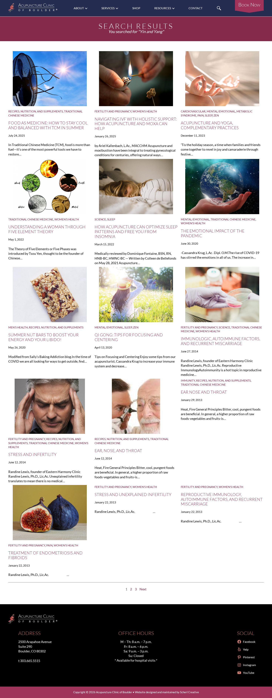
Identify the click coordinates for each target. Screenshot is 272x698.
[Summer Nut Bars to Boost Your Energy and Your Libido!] (49, 294)
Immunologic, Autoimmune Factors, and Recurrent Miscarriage (220, 341)
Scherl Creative (189, 692)
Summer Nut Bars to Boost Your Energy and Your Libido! (43, 337)
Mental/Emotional (221, 111)
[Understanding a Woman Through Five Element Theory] (49, 186)
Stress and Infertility (32, 454)
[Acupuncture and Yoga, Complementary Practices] (222, 78)
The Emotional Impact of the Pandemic (212, 233)
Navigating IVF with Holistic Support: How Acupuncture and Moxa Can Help (136, 124)
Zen (216, 115)
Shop (136, 8)
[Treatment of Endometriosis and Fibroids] (49, 512)
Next (143, 589)
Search (219, 8)
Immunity (188, 380)
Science (100, 219)
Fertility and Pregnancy (113, 111)
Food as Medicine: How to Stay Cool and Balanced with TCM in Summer (48, 125)
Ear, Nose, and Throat (118, 450)
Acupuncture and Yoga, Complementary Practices (210, 125)
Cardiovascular (193, 111)
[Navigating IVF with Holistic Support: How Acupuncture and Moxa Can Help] (136, 78)
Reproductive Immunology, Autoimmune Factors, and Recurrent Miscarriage (222, 499)
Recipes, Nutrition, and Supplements (35, 111)
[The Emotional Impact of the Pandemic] (222, 186)
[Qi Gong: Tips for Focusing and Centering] (136, 294)
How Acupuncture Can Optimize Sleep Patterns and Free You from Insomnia (136, 231)
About (79, 8)
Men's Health (18, 327)
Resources (162, 8)
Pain (200, 115)
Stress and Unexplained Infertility (133, 494)
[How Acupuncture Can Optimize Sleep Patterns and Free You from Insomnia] (136, 186)
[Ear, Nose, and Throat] (136, 406)
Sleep (208, 115)
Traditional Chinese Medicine (30, 219)
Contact (195, 8)
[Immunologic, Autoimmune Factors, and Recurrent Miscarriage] (222, 294)
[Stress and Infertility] (49, 406)
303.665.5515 (30, 661)
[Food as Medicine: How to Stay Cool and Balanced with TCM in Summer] (49, 78)
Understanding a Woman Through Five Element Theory (46, 229)
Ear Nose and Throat (204, 392)
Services (108, 8)
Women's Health (144, 111)
